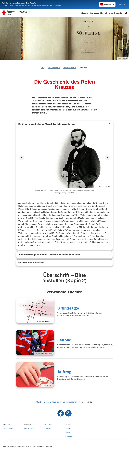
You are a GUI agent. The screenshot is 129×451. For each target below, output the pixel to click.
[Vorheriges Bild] (107, 157)
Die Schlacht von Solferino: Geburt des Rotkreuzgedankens (46, 123)
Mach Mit (103, 13)
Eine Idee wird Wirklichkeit (31, 262)
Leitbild (64, 340)
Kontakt (68, 428)
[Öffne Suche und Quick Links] (125, 12)
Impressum (69, 436)
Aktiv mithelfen (29, 428)
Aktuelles (84, 13)
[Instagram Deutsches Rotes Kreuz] (68, 413)
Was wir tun (94, 13)
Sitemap (68, 432)
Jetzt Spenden (8, 428)
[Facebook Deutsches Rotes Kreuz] (60, 413)
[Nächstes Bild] (21, 157)
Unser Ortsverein (115, 13)
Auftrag (64, 371)
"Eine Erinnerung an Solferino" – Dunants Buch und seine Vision (49, 254)
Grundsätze (68, 308)
